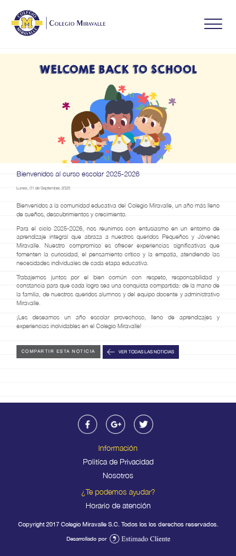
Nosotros (118, 475)
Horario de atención (118, 505)
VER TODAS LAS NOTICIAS (145, 351)
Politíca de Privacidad (118, 461)
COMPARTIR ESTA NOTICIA (58, 351)
